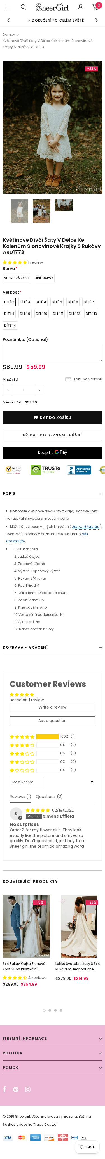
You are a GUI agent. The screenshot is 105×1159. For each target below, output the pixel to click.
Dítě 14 (10, 325)
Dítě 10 (41, 313)
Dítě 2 (9, 302)
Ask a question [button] (52, 720)
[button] (15, 262)
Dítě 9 (25, 313)
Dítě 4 (41, 302)
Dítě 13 (91, 313)
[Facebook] (4, 1089)
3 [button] (55, 1010)
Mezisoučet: (12, 402)
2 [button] (49, 1010)
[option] (53, 20)
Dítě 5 (57, 302)
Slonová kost (17, 278)
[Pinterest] (15, 1089)
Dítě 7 (89, 302)
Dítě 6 (73, 302)
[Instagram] (28, 1089)
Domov (9, 34)
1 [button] (44, 1010)
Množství (10, 379)
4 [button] (61, 1010)
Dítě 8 (9, 313)
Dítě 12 (74, 313)
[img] (38, 810)
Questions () (49, 796)
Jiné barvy (44, 278)
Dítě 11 (58, 313)
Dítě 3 (25, 302)
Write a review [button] (52, 707)
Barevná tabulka (85, 526)
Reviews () (20, 796)
